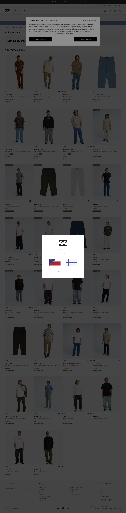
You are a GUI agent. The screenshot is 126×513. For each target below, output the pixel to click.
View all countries (63, 272)
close (81, 237)
